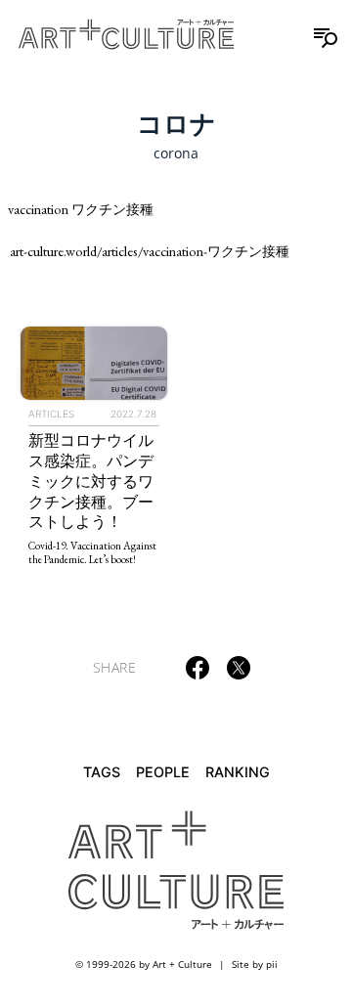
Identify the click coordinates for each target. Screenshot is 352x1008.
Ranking (237, 772)
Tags (101, 772)
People (163, 772)
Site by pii (255, 964)
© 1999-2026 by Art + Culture (143, 964)
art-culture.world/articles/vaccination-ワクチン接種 (149, 250)
